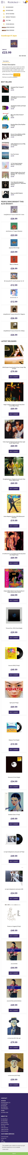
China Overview (10, 30)
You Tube (8, 20)
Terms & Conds (4, 1136)
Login (2, 1140)
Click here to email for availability (9, 77)
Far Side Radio (9, 10)
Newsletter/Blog (10, 17)
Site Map (3, 1141)
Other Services (10, 24)
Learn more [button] (5, 1149)
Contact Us (3, 1138)
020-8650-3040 (4, 1112)
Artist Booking (10, 13)
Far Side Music (9, 7)
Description (6, 61)
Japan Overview (10, 27)
